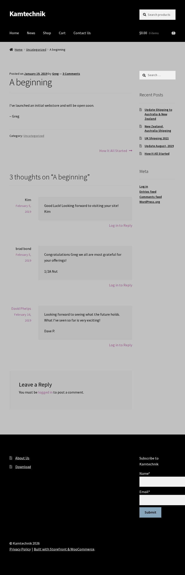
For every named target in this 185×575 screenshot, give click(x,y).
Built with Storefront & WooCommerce (64, 549)
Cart (62, 33)
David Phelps (21, 308)
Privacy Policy (20, 549)
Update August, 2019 (159, 146)
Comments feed (150, 197)
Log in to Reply (120, 225)
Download (23, 466)
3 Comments (71, 74)
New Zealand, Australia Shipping (158, 128)
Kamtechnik (27, 13)
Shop (47, 33)
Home (14, 33)
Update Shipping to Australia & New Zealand (158, 114)
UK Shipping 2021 (157, 138)
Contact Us (82, 33)
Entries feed (147, 192)
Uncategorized (36, 50)
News (31, 33)
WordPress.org (149, 202)
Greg (55, 74)
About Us (22, 458)
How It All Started (113, 151)
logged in (45, 392)
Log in (143, 186)
